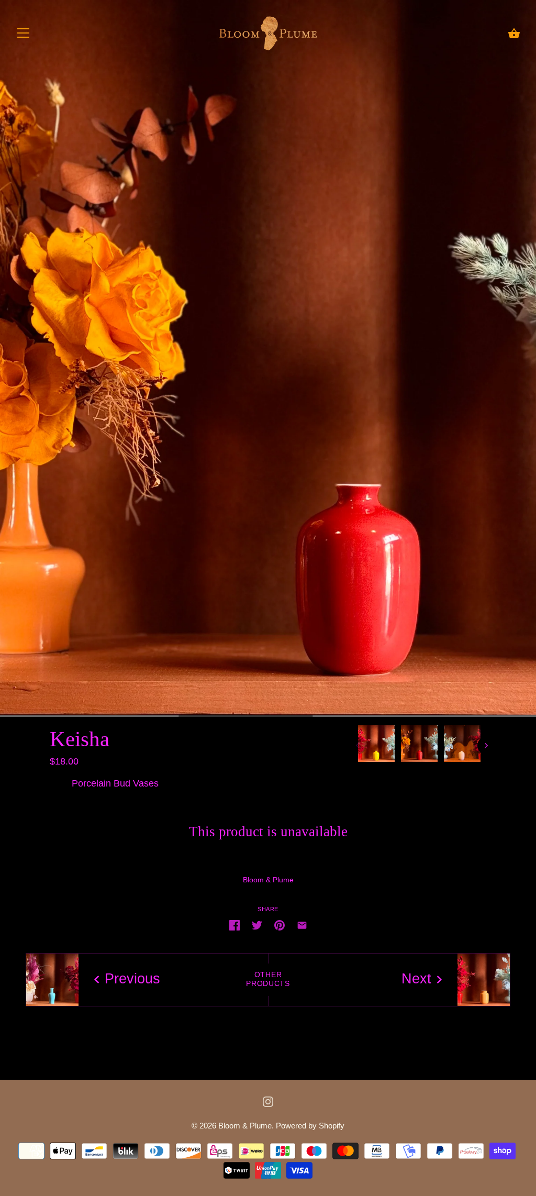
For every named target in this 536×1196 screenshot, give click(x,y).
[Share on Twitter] (257, 925)
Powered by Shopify (310, 1126)
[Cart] (514, 34)
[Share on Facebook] (234, 925)
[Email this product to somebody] (302, 925)
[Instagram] (268, 1101)
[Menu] (23, 36)
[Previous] (357, 745)
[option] (376, 746)
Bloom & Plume (268, 880)
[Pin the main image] (279, 925)
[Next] (486, 745)
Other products (267, 979)
